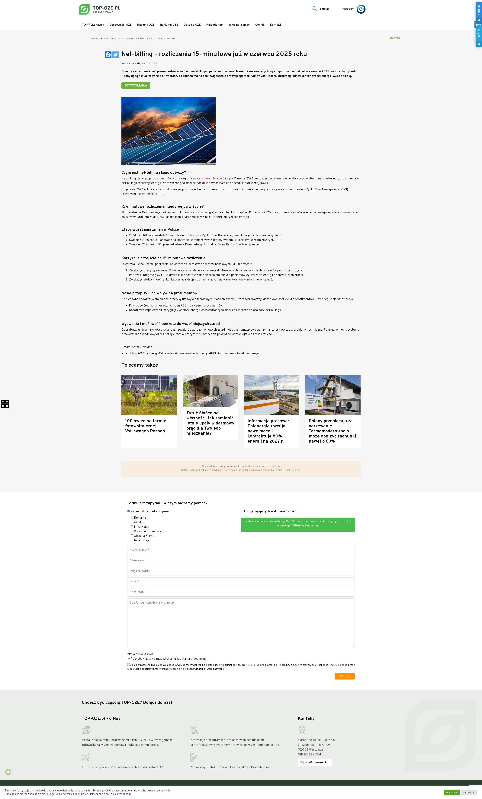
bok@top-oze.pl (315, 763)
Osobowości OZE (121, 25)
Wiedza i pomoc (239, 25)
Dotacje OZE (192, 25)
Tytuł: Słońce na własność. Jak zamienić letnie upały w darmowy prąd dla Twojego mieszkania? (210, 423)
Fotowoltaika (135, 86)
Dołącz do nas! (157, 703)
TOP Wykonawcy (93, 25)
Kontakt (275, 25)
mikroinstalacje (211, 179)
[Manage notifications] (8, 772)
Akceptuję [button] (452, 792)
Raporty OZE (145, 25)
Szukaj (324, 9)
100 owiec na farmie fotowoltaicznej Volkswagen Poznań (145, 426)
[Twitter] (115, 54)
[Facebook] (108, 54)
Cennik (260, 25)
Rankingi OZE (169, 25)
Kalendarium (214, 25)
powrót (395, 38)
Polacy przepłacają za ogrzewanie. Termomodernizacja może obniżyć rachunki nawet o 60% (332, 431)
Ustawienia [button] (469, 792)
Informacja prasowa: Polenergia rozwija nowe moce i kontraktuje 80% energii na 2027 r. (268, 431)
